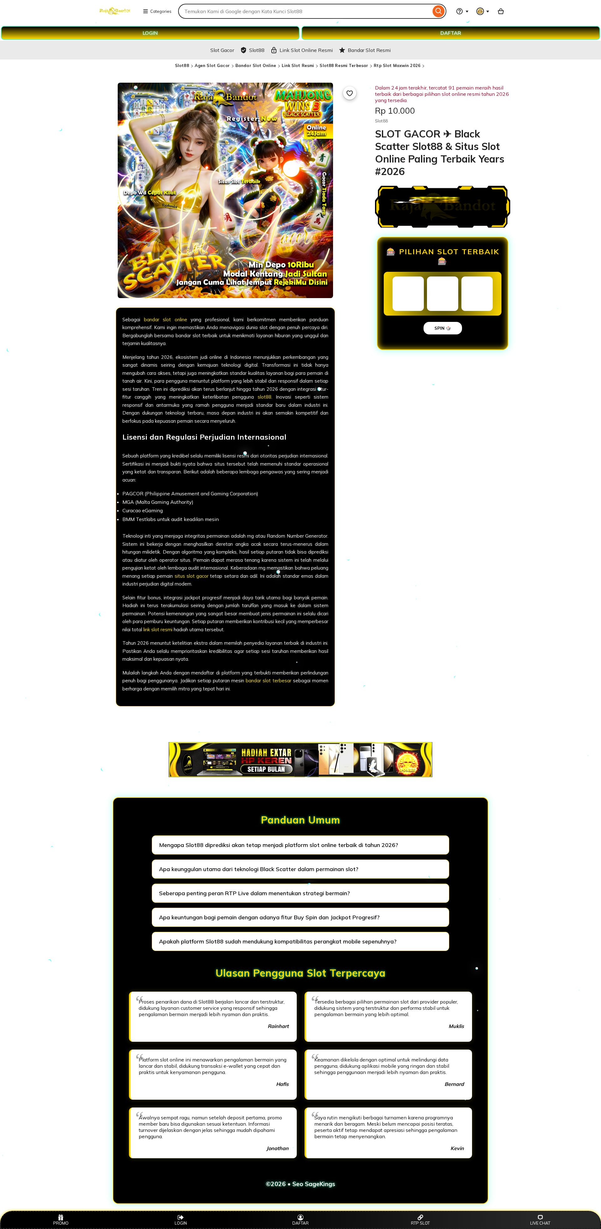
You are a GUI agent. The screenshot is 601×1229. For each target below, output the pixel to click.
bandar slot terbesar (268, 681)
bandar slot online (165, 320)
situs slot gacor (191, 576)
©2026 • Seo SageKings (300, 1184)
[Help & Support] (462, 11)
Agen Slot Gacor (212, 65)
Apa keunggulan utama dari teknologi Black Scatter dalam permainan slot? (258, 869)
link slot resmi (157, 630)
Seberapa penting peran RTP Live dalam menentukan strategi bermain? (254, 893)
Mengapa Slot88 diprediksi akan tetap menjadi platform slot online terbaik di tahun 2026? (278, 845)
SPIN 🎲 (442, 328)
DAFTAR (450, 33)
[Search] (438, 11)
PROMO (61, 1223)
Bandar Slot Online (255, 65)
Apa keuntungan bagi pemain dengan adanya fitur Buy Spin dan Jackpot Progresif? (269, 917)
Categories (161, 11)
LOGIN (150, 33)
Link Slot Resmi (298, 65)
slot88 (264, 397)
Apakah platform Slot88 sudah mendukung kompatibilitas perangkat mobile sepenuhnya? (278, 941)
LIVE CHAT (540, 1223)
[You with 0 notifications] (483, 11)
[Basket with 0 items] (500, 11)
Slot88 (182, 65)
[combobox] (304, 11)
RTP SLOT (420, 1223)
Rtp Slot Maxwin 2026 (397, 65)
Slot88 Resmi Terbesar (344, 65)
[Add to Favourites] (349, 93)
